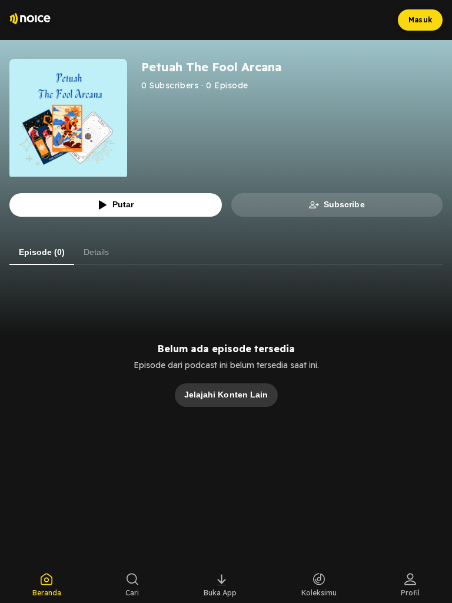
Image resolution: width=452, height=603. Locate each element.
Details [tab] (96, 252)
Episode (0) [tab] (42, 252)
